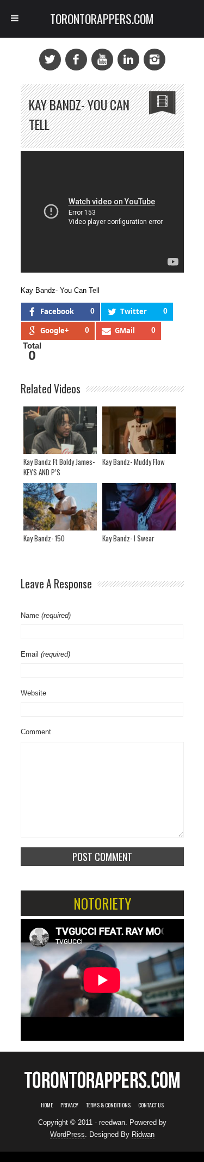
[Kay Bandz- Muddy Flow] (139, 430)
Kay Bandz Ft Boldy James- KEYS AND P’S (59, 467)
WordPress (67, 1134)
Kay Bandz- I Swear (128, 538)
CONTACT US (151, 1105)
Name (46, 615)
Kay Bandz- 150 (44, 538)
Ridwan (143, 1134)
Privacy (69, 1105)
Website (33, 693)
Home (47, 1105)
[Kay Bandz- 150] (60, 506)
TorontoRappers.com (102, 18)
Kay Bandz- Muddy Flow (133, 461)
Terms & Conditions (108, 1105)
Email (45, 654)
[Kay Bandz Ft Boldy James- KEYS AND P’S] (60, 430)
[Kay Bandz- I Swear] (139, 506)
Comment (36, 732)
